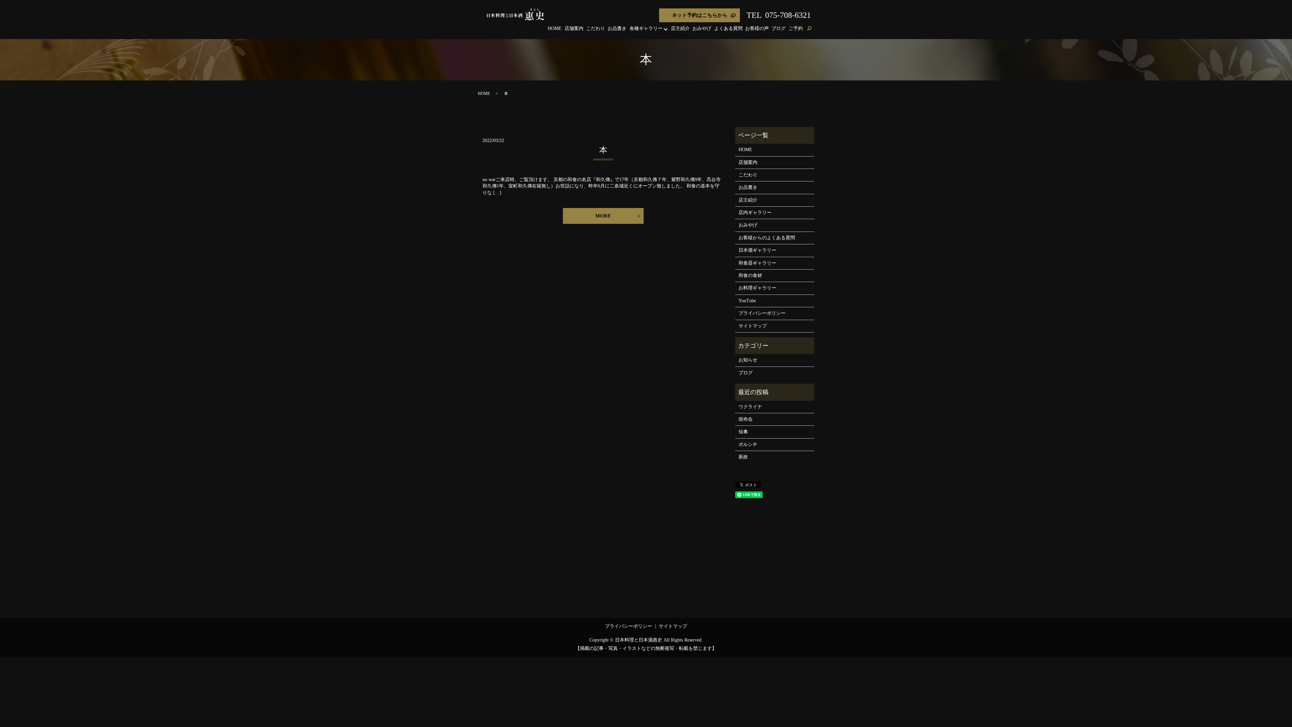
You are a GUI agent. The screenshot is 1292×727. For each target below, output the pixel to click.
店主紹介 (680, 28)
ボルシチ (748, 444)
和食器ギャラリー (757, 263)
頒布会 (746, 419)
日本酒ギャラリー (757, 250)
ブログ (778, 28)
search (809, 29)
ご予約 (796, 28)
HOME (555, 28)
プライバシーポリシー (762, 313)
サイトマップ (753, 325)
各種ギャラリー (646, 28)
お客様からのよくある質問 (767, 237)
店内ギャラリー (755, 212)
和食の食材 (750, 275)
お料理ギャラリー (757, 287)
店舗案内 (574, 28)
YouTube (747, 300)
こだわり (595, 28)
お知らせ (748, 359)
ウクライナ (750, 406)
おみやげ (701, 28)
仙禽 (743, 431)
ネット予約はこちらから (699, 15)
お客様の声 (757, 28)
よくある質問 (728, 28)
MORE (603, 215)
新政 (743, 456)
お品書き (617, 28)
